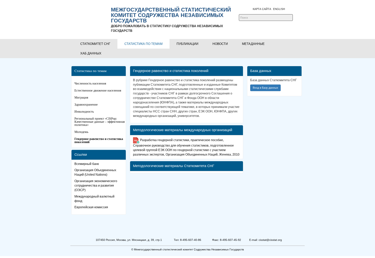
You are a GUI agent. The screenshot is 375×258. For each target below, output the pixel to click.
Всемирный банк (86, 163)
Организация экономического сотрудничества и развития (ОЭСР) (95, 185)
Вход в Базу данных (265, 87)
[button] (95, 44)
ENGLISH (279, 9)
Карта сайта (262, 9)
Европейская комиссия (91, 207)
